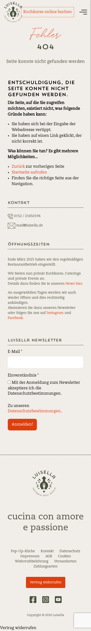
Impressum (30, 556)
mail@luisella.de (29, 225)
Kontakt (47, 551)
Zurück (18, 167)
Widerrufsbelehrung (31, 561)
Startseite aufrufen (29, 172)
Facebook (15, 318)
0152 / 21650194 (27, 216)
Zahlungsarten (45, 566)
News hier (74, 283)
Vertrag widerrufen (45, 582)
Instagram (55, 313)
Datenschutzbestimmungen (34, 411)
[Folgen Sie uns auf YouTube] (58, 599)
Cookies (64, 556)
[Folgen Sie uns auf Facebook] (33, 599)
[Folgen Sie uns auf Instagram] (46, 599)
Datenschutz (69, 551)
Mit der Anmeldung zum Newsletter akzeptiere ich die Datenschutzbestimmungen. (44, 388)
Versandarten (65, 561)
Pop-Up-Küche (23, 551)
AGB (48, 556)
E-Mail (15, 352)
